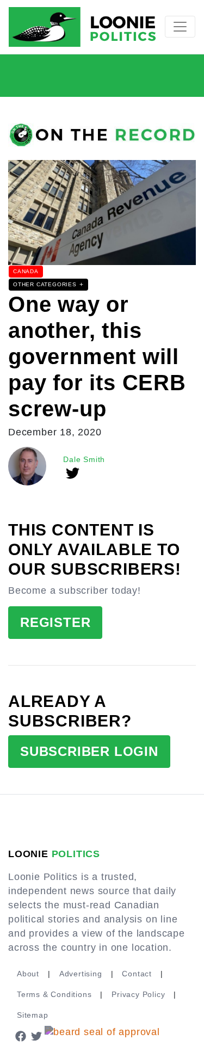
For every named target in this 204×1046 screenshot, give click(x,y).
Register (55, 622)
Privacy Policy (138, 994)
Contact (137, 973)
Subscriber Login (89, 751)
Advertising (80, 973)
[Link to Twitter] (37, 1035)
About (28, 973)
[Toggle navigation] (180, 27)
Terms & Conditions (54, 994)
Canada (26, 271)
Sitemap (32, 1015)
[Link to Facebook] (21, 1035)
